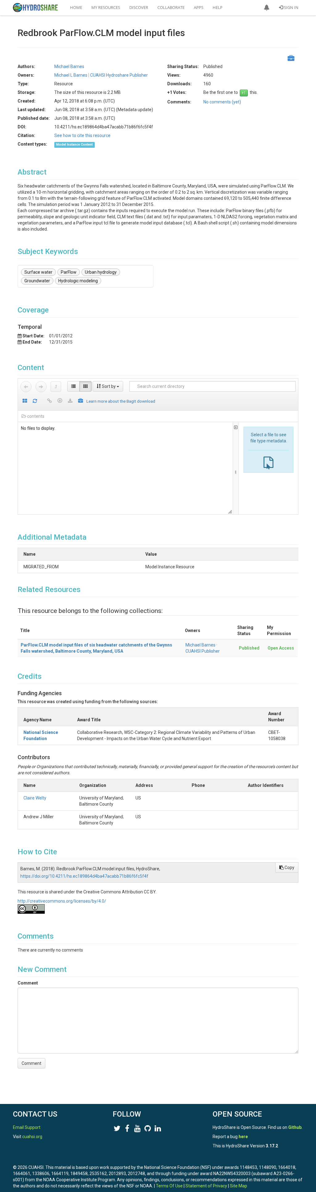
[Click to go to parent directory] (56, 386)
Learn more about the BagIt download (120, 401)
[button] (266, 7)
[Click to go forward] (41, 386)
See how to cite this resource (82, 135)
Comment (28, 983)
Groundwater (37, 280)
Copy (289, 867)
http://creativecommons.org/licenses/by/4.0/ (62, 901)
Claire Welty (34, 797)
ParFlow (69, 272)
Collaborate (171, 7)
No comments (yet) (222, 101)
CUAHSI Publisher (202, 651)
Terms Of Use (169, 1185)
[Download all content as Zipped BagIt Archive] (80, 401)
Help (217, 7)
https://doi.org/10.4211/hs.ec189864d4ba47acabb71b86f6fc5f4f (84, 876)
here (243, 1136)
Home (76, 7)
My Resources (105, 7)
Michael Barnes (200, 644)
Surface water (38, 272)
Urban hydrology (101, 272)
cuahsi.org (32, 1136)
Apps (198, 7)
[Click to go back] (25, 386)
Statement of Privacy (206, 1185)
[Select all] (24, 401)
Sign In (290, 7)
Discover (138, 7)
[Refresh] (35, 401)
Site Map (238, 1185)
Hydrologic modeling (78, 280)
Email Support (26, 1127)
